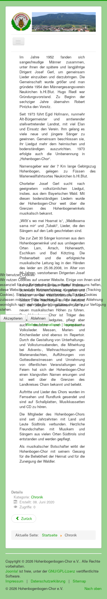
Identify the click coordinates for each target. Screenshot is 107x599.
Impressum (72, 324)
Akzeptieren (13, 318)
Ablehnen (38, 318)
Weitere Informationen (43, 324)
